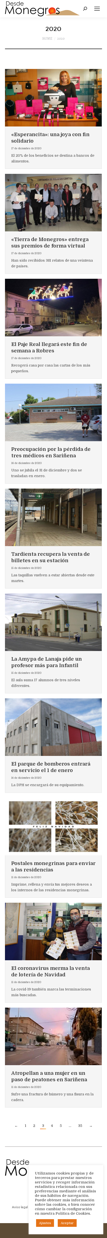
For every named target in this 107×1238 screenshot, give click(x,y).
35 (80, 1126)
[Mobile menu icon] (97, 9)
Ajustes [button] (45, 1223)
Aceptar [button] (67, 1223)
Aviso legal (20, 1207)
